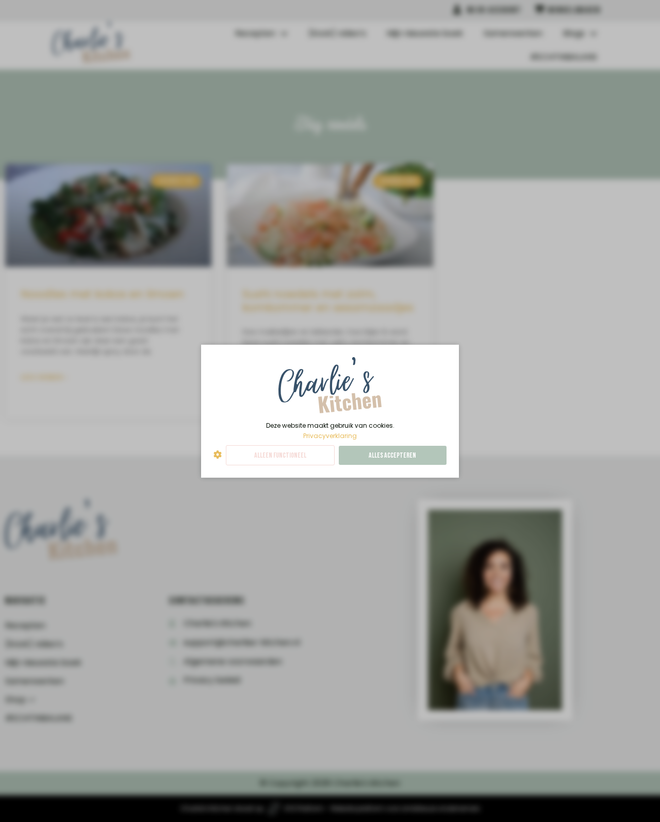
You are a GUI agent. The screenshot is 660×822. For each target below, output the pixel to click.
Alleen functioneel (280, 455)
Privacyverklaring (330, 435)
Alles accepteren (392, 455)
